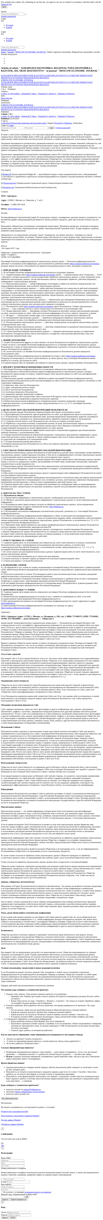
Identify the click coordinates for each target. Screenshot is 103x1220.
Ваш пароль (6, 1184)
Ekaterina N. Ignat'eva (47, 94)
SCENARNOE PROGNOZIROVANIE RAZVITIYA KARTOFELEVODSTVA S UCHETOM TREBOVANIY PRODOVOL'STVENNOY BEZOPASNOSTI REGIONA (47, 76)
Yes (2, 1145)
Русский (9, 25)
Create (11, 125)
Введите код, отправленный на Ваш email (19, 1194)
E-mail (3, 1182)
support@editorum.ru (32, 1089)
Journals (10, 52)
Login (51, 128)
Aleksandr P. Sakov (29, 94)
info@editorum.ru (15, 209)
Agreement (5, 123)
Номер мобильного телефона (13, 1168)
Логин (4, 1212)
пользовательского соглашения (37, 1192)
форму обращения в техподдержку (30, 1092)
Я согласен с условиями (14, 1192)
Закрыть (5, 1199)
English (9, 27)
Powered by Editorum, (63, 123)
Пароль (4, 1215)
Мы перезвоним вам (9, 1098)
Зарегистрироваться (18, 1199)
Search (3, 11)
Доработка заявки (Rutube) (12, 1124)
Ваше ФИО (6, 1158)
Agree (4, 7)
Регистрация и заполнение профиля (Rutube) (20, 1116)
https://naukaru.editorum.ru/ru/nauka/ (84, 264)
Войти (13, 1218)
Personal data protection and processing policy (28, 123)
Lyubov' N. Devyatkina (10, 94)
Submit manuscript (8, 16)
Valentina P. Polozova (66, 94)
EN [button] (2, 21)
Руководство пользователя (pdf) (14, 1111)
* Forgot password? (63, 128)
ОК (27, 1197)
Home (3, 52)
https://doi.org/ (6, 98)
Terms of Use (6, 4)
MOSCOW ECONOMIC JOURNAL (30, 52)
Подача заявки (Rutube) (11, 1120)
